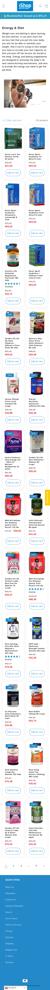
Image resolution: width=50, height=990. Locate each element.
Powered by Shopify (34, 985)
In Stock (9, 956)
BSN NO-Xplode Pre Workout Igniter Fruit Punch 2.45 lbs (36, 582)
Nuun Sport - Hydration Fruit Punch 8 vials (36, 212)
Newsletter (10, 893)
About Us (9, 887)
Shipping (9, 943)
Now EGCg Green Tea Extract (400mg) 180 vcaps (37, 773)
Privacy (9, 931)
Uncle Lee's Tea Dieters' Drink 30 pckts (12, 156)
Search (8, 912)
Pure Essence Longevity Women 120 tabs (13, 772)
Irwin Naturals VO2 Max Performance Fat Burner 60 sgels (36, 832)
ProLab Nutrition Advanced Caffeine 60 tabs (37, 402)
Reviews (9, 962)
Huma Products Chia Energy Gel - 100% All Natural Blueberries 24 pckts (13, 463)
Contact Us (10, 900)
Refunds (9, 937)
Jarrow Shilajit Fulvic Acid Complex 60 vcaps (12, 402)
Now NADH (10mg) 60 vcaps (37, 712)
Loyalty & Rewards (14, 906)
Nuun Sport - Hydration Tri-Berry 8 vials (35, 156)
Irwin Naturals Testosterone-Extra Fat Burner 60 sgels (37, 523)
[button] (3, 6)
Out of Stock (11, 918)
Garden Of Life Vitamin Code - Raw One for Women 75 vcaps (12, 583)
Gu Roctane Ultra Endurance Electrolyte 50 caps (13, 714)
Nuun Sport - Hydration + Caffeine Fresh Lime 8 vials (36, 274)
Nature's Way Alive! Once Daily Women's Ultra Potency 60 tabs (36, 343)
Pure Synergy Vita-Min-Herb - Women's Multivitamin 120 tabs (12, 648)
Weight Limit (11, 950)
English (12, 988)
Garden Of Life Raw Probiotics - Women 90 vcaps (37, 460)
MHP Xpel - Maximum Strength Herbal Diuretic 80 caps (37, 647)
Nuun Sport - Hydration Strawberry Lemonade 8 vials (11, 215)
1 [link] (6, 866)
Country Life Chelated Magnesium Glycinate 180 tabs (11, 275)
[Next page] (44, 866)
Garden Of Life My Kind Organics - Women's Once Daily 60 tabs (12, 343)
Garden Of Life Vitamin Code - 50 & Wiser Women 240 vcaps (12, 832)
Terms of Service (13, 925)
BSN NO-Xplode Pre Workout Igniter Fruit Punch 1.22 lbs (12, 523)
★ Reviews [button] (47, 497)
